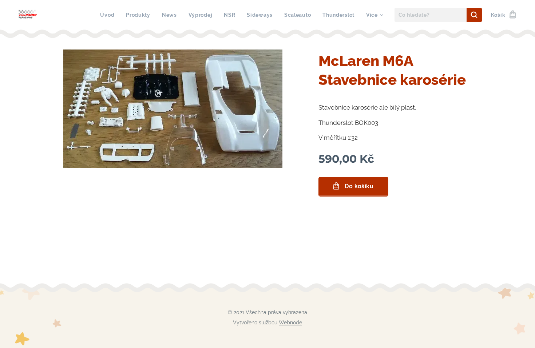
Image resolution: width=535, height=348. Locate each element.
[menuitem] (109, 15)
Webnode (290, 322)
